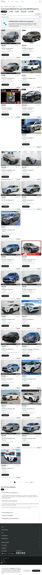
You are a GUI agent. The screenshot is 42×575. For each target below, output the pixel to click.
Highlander (13, 6)
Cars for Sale (6, 6)
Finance (22, 1)
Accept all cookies (36, 570)
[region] (21, 570)
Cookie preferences (27, 570)
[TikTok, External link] (17, 553)
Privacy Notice (3, 560)
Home (2, 6)
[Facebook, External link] (19, 553)
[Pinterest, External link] (24, 553)
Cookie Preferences (4, 564)
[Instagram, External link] (22, 553)
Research (16, 1)
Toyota (10, 6)
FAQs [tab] (2, 489)
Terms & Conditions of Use (5, 558)
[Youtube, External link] (20, 553)
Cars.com (19, 569)
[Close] (41, 566)
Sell (12, 1)
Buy (8, 1)
